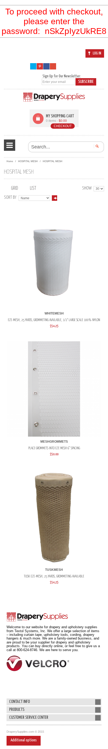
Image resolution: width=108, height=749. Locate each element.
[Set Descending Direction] (54, 198)
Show (86, 188)
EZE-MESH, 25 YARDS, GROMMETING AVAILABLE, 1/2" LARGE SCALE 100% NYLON (54, 320)
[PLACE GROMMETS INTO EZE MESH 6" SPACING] (54, 389)
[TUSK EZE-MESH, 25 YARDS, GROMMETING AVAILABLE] (54, 517)
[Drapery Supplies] (54, 97)
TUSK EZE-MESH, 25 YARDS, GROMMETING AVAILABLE (54, 576)
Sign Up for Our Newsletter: (61, 76)
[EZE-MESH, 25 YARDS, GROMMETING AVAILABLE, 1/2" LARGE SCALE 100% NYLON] (54, 260)
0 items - (56, 121)
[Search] (96, 146)
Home (10, 161)
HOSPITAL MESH (28, 161)
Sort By (10, 197)
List (33, 188)
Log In (97, 53)
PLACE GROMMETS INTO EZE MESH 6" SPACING (54, 448)
